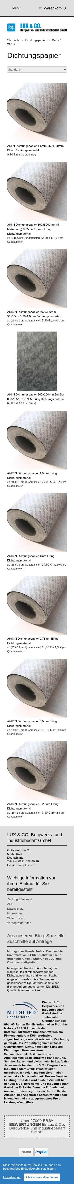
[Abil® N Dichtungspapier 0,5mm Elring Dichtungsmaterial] (37, 688)
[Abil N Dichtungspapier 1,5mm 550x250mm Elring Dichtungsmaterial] (37, 113)
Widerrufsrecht (16, 918)
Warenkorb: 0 (54, 8)
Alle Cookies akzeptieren (42, 1177)
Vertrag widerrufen (19, 922)
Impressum (14, 913)
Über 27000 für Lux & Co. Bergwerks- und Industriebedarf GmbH (37, 1126)
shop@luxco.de (26, 865)
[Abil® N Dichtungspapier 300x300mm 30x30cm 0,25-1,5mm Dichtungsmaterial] (37, 278)
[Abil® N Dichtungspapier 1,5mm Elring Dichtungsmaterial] (37, 440)
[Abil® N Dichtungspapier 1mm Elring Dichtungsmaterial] (37, 523)
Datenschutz (15, 908)
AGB (10, 904)
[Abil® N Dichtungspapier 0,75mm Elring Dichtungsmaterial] (37, 605)
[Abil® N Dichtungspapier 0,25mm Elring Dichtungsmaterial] (37, 771)
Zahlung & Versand (19, 899)
